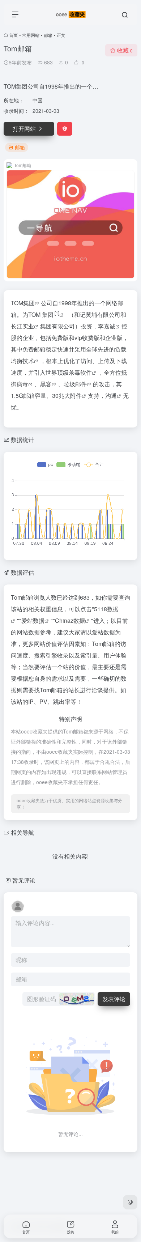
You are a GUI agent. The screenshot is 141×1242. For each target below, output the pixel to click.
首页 (13, 35)
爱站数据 (32, 620)
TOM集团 (23, 303)
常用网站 (30, 35)
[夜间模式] (130, 1202)
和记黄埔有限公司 (97, 314)
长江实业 (22, 326)
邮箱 (48, 35)
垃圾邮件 (75, 384)
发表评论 (113, 999)
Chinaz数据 (70, 620)
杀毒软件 (80, 372)
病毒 (22, 384)
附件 (76, 395)
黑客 (46, 384)
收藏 (125, 50)
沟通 (111, 395)
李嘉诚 (106, 326)
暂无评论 (23, 880)
